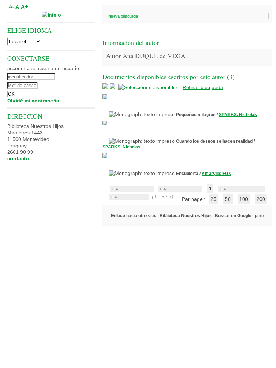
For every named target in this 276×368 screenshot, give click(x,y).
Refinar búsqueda (203, 87)
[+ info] (104, 96)
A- (11, 6)
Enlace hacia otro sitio (133, 215)
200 (261, 199)
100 (243, 199)
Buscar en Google (233, 215)
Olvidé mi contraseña (33, 101)
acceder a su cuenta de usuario (43, 68)
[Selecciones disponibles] (149, 87)
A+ (24, 7)
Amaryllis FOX (216, 173)
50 (228, 199)
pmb (259, 215)
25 (213, 199)
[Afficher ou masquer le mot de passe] (71, 84)
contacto (18, 158)
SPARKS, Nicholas (238, 114)
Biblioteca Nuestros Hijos (186, 215)
